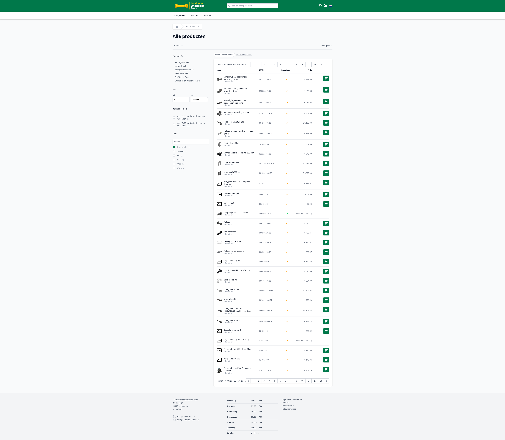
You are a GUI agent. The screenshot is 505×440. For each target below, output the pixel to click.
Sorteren (176, 45)
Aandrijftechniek (182, 62)
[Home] (177, 26)
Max (192, 95)
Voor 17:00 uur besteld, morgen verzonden (191, 124)
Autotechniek (180, 66)
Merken (194, 15)
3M (180, 159)
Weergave (325, 45)
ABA (180, 168)
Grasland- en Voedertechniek (187, 80)
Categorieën (179, 15)
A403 (180, 164)
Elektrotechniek (181, 73)
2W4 (180, 155)
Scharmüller (183, 147)
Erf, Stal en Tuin (182, 77)
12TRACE (182, 151)
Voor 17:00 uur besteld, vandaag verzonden (191, 117)
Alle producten (192, 26)
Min (174, 95)
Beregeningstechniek (184, 69)
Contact (207, 15)
